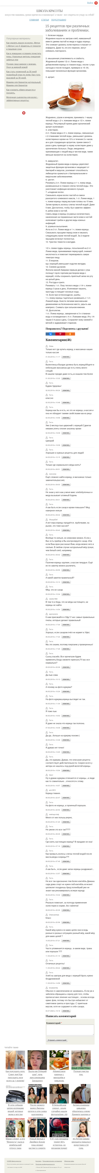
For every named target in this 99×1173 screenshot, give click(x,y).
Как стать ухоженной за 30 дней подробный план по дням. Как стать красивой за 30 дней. (23, 75)
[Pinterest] (60, 334)
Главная (34, 19)
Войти (90, 2)
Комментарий (54, 1023)
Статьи (45, 19)
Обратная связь (69, 1161)
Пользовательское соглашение (52, 1161)
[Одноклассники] (70, 334)
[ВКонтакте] (50, 334)
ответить (66, 357)
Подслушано (58, 19)
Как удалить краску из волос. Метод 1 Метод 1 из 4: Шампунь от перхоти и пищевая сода (23, 46)
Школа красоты (49, 10)
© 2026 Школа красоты (14, 1161)
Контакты (38, 1161)
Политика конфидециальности (45, 1164)
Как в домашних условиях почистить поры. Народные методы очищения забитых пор (23, 56)
